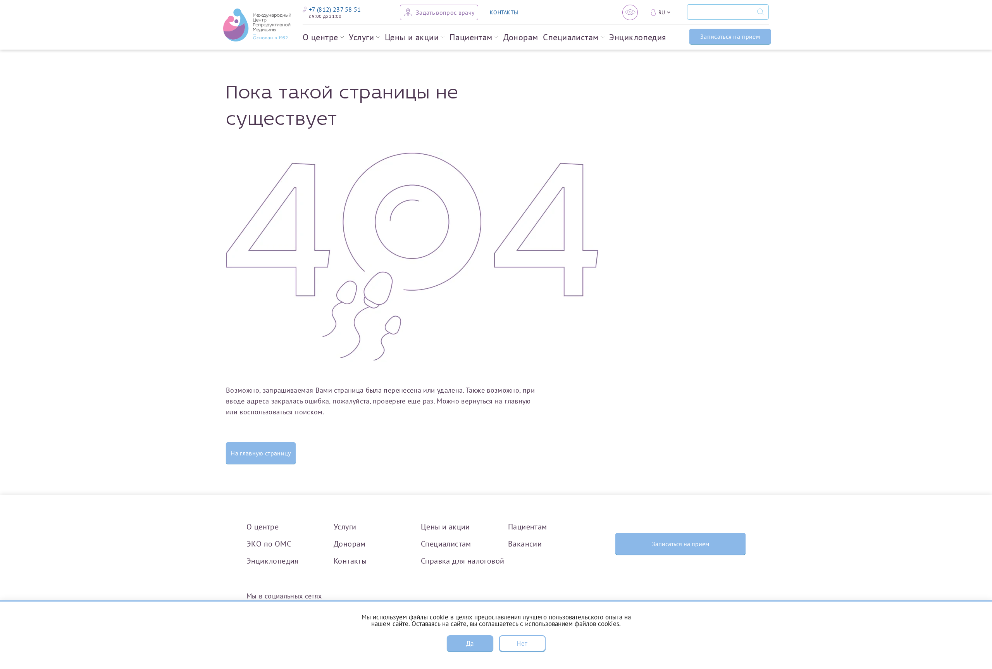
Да (470, 643)
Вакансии (525, 543)
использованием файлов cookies (572, 623)
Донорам (520, 37)
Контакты (350, 561)
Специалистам (570, 37)
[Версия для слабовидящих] (630, 12)
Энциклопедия (637, 37)
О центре (320, 37)
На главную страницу (261, 453)
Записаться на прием (730, 36)
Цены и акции (412, 37)
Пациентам (471, 37)
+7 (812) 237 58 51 (335, 9)
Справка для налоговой (462, 561)
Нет (522, 643)
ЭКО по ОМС (268, 543)
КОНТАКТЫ (504, 12)
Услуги (361, 37)
